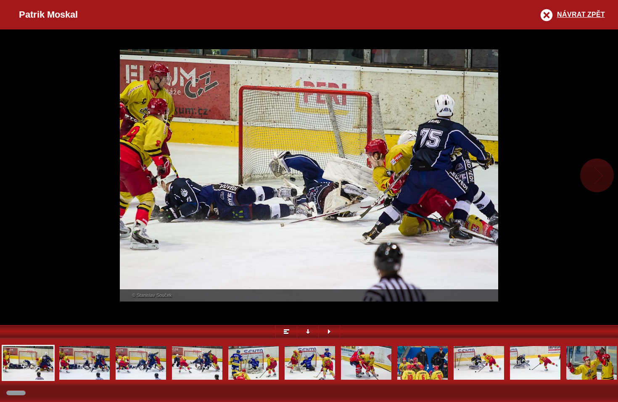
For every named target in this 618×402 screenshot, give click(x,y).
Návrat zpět (581, 14)
